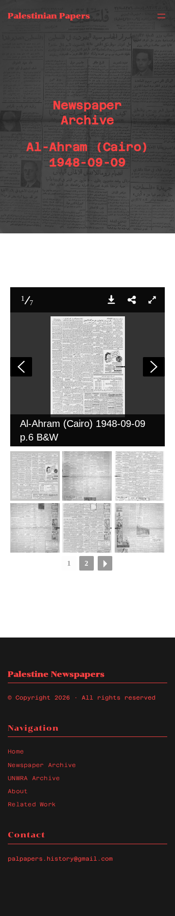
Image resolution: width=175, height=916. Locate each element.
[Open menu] (161, 16)
